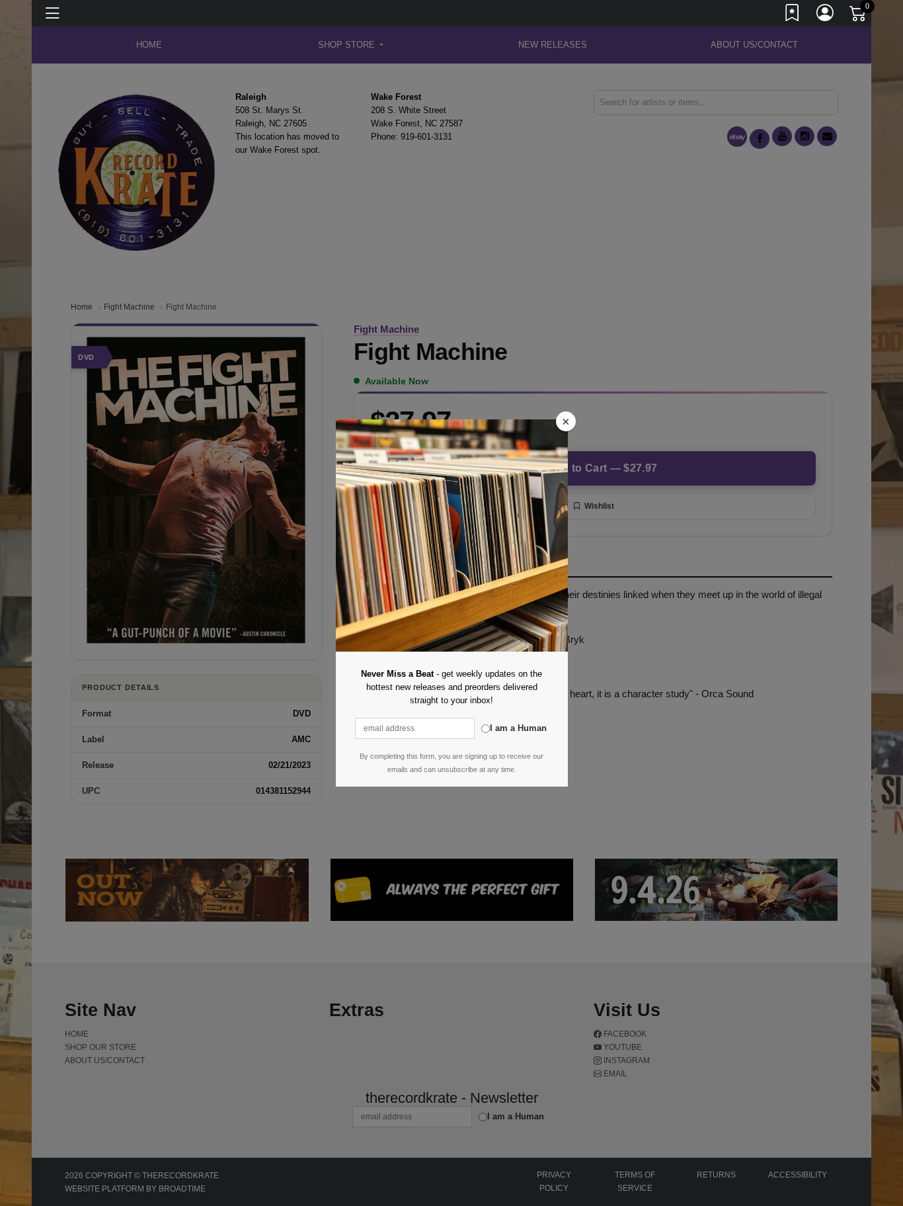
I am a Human (518, 728)
